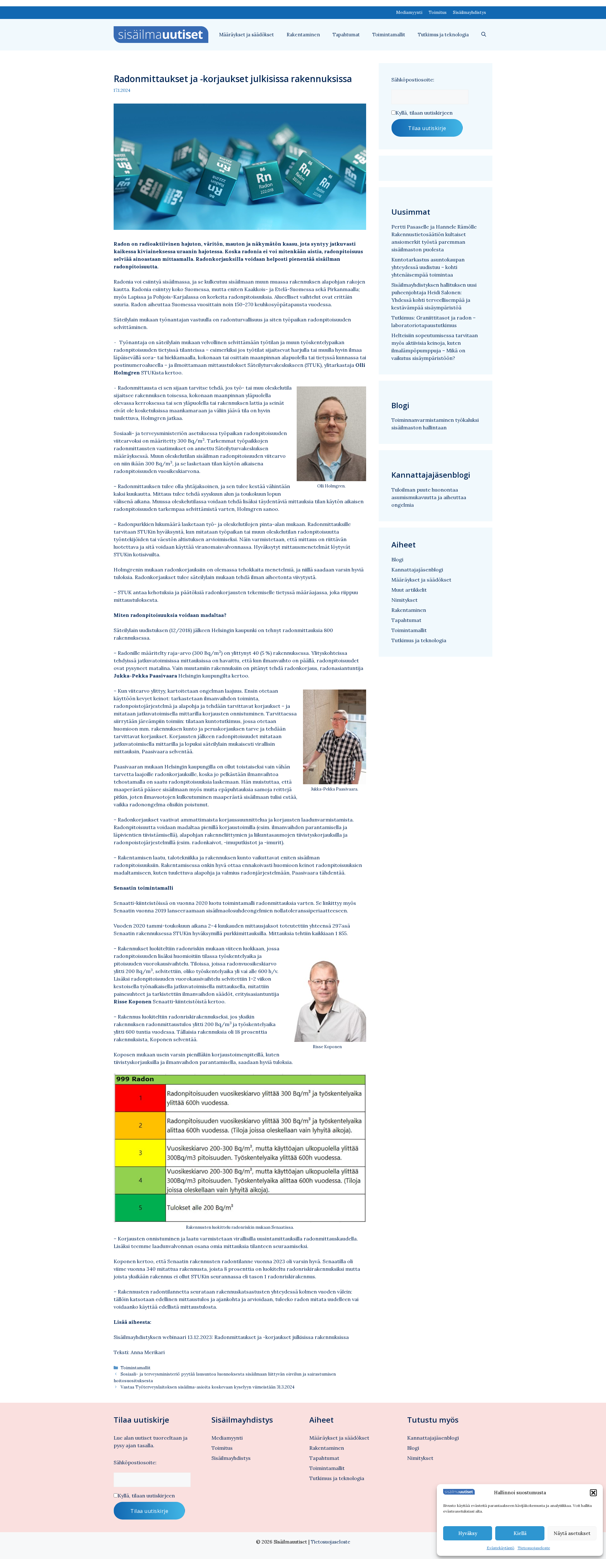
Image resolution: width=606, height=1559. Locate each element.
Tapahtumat (346, 35)
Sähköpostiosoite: (412, 79)
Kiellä (520, 1533)
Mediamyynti (409, 12)
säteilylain (202, 577)
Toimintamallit (388, 35)
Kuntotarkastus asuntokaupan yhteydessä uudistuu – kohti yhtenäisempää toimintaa (428, 267)
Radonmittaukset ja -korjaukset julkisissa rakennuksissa (281, 1337)
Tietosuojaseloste (534, 1547)
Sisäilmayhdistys (469, 12)
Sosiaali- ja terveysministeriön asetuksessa (165, 433)
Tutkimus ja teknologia (443, 35)
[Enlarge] (358, 1087)
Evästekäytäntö (500, 1547)
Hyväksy (467, 1533)
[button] (593, 1493)
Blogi (397, 559)
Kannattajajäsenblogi (417, 569)
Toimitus (438, 12)
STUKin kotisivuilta (136, 554)
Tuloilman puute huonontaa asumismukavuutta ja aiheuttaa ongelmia (428, 497)
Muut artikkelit (409, 590)
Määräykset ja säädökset (246, 35)
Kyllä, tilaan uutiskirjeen (424, 113)
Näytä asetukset (572, 1533)
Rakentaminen (303, 35)
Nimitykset (404, 600)
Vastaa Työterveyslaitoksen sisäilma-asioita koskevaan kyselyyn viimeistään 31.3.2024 (207, 1387)
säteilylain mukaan (178, 342)
